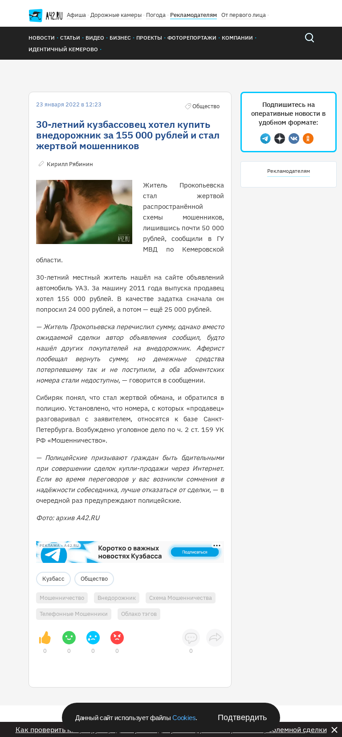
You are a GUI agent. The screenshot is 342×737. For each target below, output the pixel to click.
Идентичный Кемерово (63, 49)
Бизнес (120, 37)
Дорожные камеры (116, 15)
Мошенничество (62, 598)
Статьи (70, 37)
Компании (237, 37)
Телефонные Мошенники (74, 614)
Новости (41, 37)
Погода (156, 15)
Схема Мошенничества (180, 598)
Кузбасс (53, 578)
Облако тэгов (139, 614)
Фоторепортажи (191, 37)
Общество (94, 578)
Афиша (76, 15)
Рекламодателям (193, 15)
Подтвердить (242, 717)
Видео (95, 37)
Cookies (183, 717)
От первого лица (243, 15)
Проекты (149, 37)
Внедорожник (117, 598)
